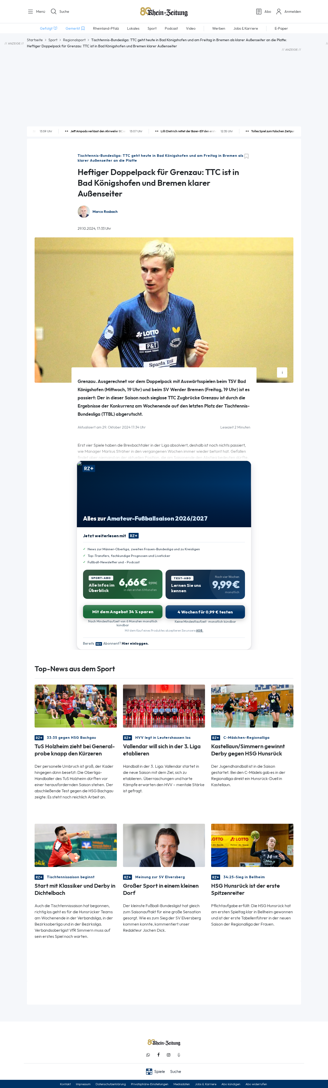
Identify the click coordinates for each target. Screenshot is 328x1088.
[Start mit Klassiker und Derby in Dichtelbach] (76, 845)
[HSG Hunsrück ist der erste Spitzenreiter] (252, 845)
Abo (267, 11)
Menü (40, 11)
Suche (64, 11)
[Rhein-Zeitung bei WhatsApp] (148, 1055)
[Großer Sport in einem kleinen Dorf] (164, 845)
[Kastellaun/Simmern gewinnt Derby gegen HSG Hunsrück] (252, 705)
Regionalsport (74, 40)
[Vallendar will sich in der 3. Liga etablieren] (164, 705)
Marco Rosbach (105, 211)
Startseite (35, 40)
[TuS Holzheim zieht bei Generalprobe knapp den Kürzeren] (76, 705)
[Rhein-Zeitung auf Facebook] (158, 1055)
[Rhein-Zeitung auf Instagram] (168, 1055)
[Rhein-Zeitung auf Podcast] (178, 1055)
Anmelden (292, 11)
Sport (52, 40)
